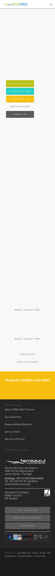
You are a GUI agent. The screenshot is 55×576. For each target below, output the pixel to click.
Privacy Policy (40, 556)
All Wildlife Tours (20, 91)
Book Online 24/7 (20, 99)
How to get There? (27, 362)
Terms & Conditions (25, 556)
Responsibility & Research (18, 424)
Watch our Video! (20, 106)
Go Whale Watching (20, 83)
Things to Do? (27, 354)
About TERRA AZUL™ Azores (19, 409)
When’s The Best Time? (27, 310)
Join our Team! (12, 431)
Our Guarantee (13, 416)
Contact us (20, 114)
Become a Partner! (15, 439)
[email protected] (21, 484)
